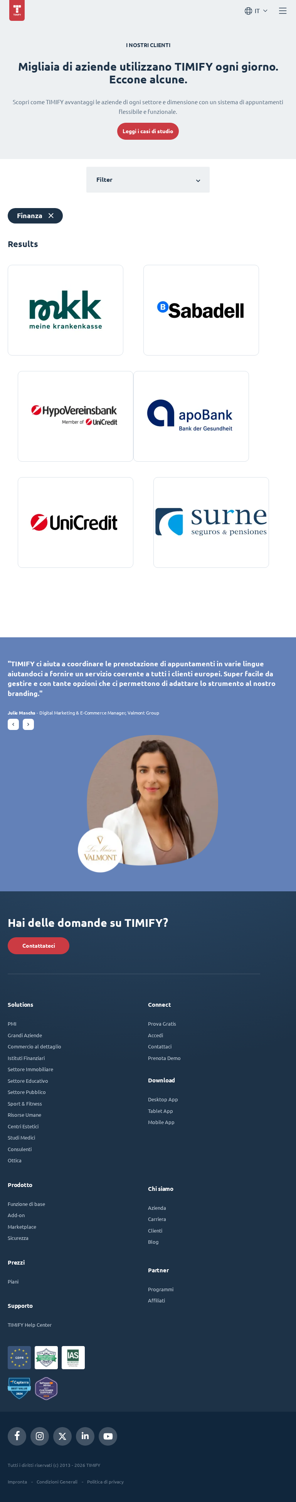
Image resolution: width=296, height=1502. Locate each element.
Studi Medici (21, 1137)
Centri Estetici (23, 1126)
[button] (13, 724)
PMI (12, 1023)
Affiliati (156, 1300)
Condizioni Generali (57, 1481)
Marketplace (22, 1226)
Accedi (155, 1035)
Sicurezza (18, 1238)
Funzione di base (26, 1204)
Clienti (155, 1230)
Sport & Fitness (25, 1103)
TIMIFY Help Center (30, 1325)
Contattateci (38, 946)
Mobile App (161, 1122)
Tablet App (160, 1111)
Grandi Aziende (25, 1035)
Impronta (17, 1481)
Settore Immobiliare (30, 1069)
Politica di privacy (105, 1481)
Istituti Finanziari (26, 1058)
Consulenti (20, 1149)
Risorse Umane (24, 1115)
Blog (153, 1242)
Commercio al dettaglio (34, 1046)
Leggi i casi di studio (148, 131)
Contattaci (160, 1046)
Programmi (160, 1289)
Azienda (157, 1208)
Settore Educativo (28, 1081)
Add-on (16, 1215)
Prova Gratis (162, 1023)
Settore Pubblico (27, 1092)
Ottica (15, 1160)
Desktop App (163, 1099)
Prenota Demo (164, 1058)
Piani (13, 1281)
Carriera (157, 1219)
